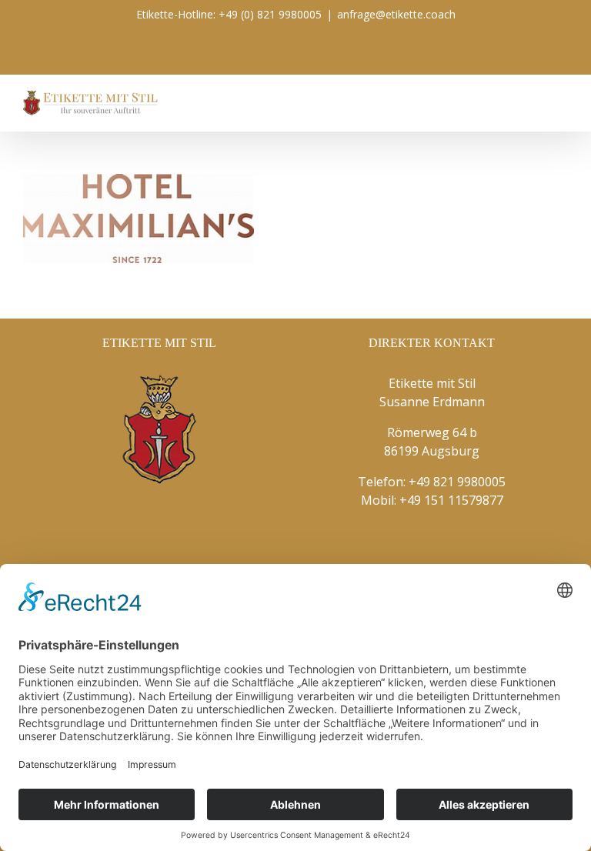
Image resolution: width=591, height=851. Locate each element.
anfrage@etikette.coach (396, 14)
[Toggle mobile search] (534, 98)
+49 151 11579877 (451, 500)
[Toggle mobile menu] (562, 98)
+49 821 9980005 (457, 481)
